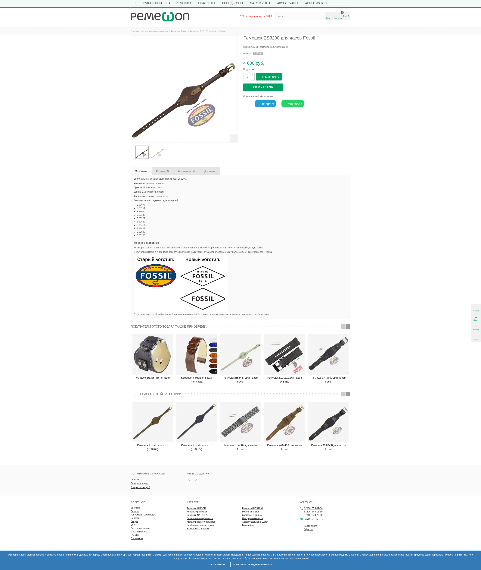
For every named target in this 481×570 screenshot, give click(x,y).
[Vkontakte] (202, 479)
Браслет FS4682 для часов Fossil (240, 447)
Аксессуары (287, 3)
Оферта (308, 529)
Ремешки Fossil (179, 31)
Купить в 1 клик (263, 87)
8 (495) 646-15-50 (313, 511)
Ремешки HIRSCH (196, 508)
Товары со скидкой (140, 487)
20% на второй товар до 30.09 (256, 16)
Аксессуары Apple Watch (255, 522)
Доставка (209, 171)
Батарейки (248, 525)
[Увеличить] (233, 138)
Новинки (135, 479)
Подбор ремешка (155, 3)
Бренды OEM (232, 3)
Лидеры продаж (139, 483)
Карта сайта (310, 526)
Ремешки (183, 3)
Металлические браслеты (201, 522)
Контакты (307, 502)
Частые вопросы (139, 531)
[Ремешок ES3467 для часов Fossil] (240, 354)
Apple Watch (316, 3)
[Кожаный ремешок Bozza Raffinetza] (196, 354)
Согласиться (217, 564)
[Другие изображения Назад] (132, 153)
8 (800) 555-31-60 (313, 508)
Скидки (134, 521)
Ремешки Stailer (250, 511)
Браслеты (206, 3)
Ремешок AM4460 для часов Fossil (284, 447)
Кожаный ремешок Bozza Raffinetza (196, 379)
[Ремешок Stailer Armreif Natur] (152, 354)
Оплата (135, 511)
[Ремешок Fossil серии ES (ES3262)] (152, 422)
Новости (135, 518)
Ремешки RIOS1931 (252, 508)
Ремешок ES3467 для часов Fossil (240, 379)
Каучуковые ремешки (198, 528)
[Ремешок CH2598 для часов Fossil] (328, 422)
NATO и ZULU (260, 3)
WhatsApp (294, 103)
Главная (135, 31)
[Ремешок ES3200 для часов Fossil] (142, 152)
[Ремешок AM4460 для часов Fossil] (284, 422)
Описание (141, 171)
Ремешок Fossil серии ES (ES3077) (196, 447)
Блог (133, 525)
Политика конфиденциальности (252, 564)
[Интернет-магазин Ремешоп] (160, 16)
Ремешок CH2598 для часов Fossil (328, 447)
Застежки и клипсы (252, 515)
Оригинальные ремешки (155, 31)
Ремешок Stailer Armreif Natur (153, 377)
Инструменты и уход (253, 518)
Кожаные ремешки (197, 511)
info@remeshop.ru (313, 519)
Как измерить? (186, 171)
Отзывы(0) (162, 171)
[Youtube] (189, 479)
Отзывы (135, 535)
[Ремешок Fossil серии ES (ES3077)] (196, 422)
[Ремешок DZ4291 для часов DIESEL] (284, 354)
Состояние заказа (140, 528)
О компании (137, 538)
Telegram (267, 103)
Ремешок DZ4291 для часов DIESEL (284, 379)
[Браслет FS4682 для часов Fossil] (240, 422)
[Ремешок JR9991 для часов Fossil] (328, 354)
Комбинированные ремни (200, 525)
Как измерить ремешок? (143, 514)
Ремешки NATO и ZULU (199, 515)
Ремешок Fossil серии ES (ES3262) (152, 447)
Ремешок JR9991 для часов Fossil (329, 379)
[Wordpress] (195, 479)
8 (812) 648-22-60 (313, 515)
